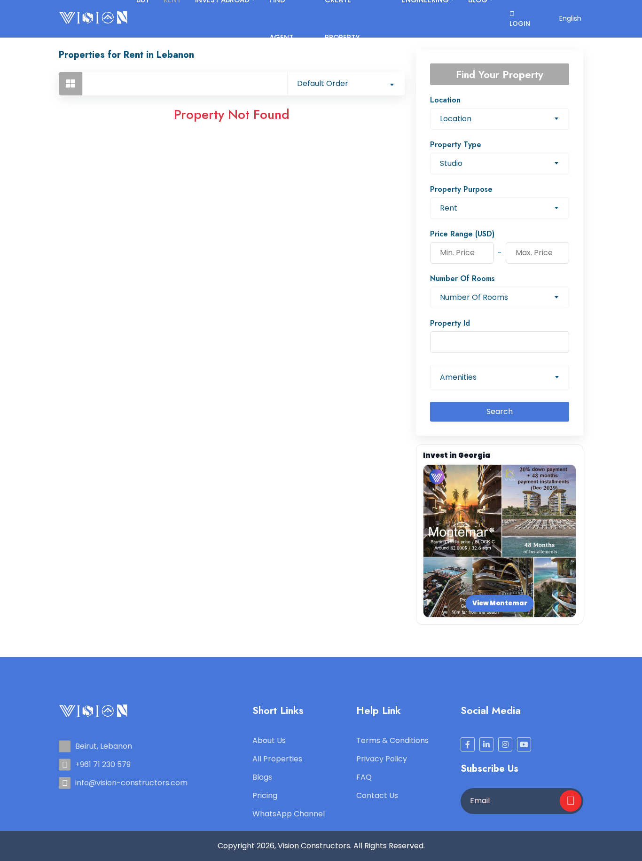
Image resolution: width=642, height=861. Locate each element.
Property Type (455, 144)
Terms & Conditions (392, 740)
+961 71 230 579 (103, 764)
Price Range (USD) (462, 233)
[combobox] (346, 83)
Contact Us (377, 795)
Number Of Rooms (462, 278)
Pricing (264, 795)
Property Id (450, 323)
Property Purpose (461, 189)
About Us (269, 740)
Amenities (458, 377)
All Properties (277, 758)
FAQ (364, 777)
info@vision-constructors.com (131, 782)
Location (445, 99)
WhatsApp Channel (288, 813)
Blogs (262, 777)
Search (499, 411)
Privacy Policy (381, 758)
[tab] (70, 83)
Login (519, 23)
